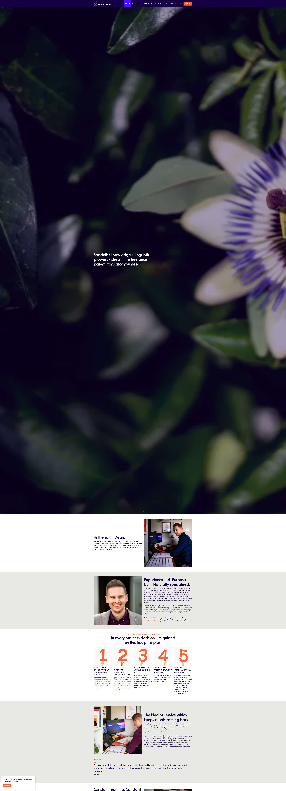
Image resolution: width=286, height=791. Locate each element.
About (127, 3)
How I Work (147, 3)
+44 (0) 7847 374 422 (172, 3)
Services (136, 3)
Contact (187, 3)
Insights (157, 3)
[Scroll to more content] (143, 511)
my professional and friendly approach (156, 732)
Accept (7, 785)
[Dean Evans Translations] (102, 3)
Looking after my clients (152, 620)
